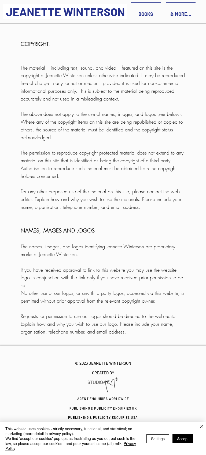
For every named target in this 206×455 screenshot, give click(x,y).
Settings (158, 438)
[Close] (201, 426)
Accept (183, 438)
